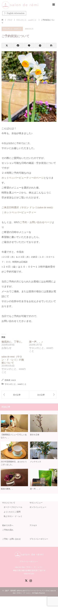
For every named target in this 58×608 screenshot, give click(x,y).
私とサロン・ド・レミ (13, 516)
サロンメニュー (36, 503)
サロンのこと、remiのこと (12, 29)
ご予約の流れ (7, 530)
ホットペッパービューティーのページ (23, 177)
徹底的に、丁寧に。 (13, 341)
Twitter (26, 580)
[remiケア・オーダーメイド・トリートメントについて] (15, 395)
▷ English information (14, 13)
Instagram (30, 580)
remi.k (13, 380)
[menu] (53, 4)
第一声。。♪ (36, 341)
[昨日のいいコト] (42, 395)
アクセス (33, 525)
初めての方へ (7, 525)
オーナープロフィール (13, 507)
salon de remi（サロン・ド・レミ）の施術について (13, 359)
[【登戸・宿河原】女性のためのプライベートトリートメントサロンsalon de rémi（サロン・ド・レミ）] (25, 5)
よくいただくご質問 (12, 512)
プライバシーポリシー (39, 539)
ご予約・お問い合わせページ (36, 222)
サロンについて (8, 503)
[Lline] (29, 45)
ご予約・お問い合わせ (11, 539)
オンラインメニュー (38, 507)
